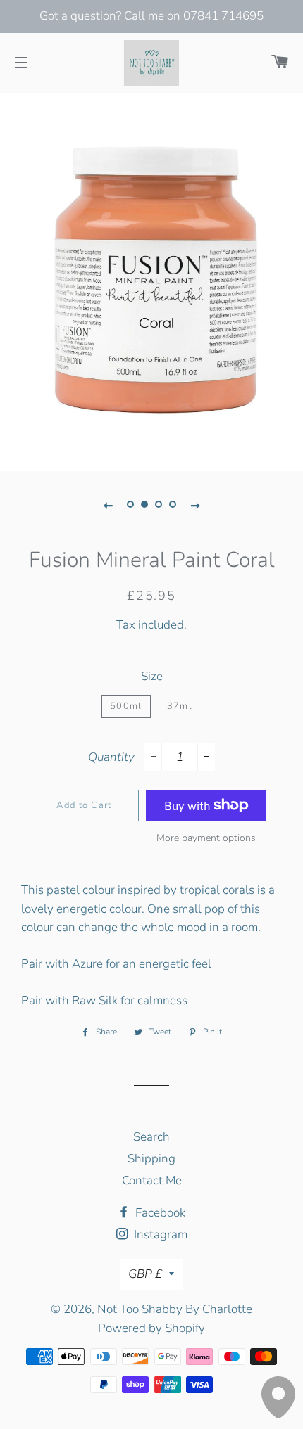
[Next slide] (195, 504)
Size (152, 676)
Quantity (111, 757)
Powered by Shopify (151, 1328)
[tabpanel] (151, 280)
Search (151, 1137)
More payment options (206, 838)
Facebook (158, 1213)
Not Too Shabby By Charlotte (174, 1309)
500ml (126, 706)
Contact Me (152, 1180)
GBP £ (145, 1274)
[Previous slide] (107, 504)
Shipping (151, 1159)
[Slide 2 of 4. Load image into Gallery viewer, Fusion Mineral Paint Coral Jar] (144, 505)
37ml (179, 706)
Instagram (159, 1234)
